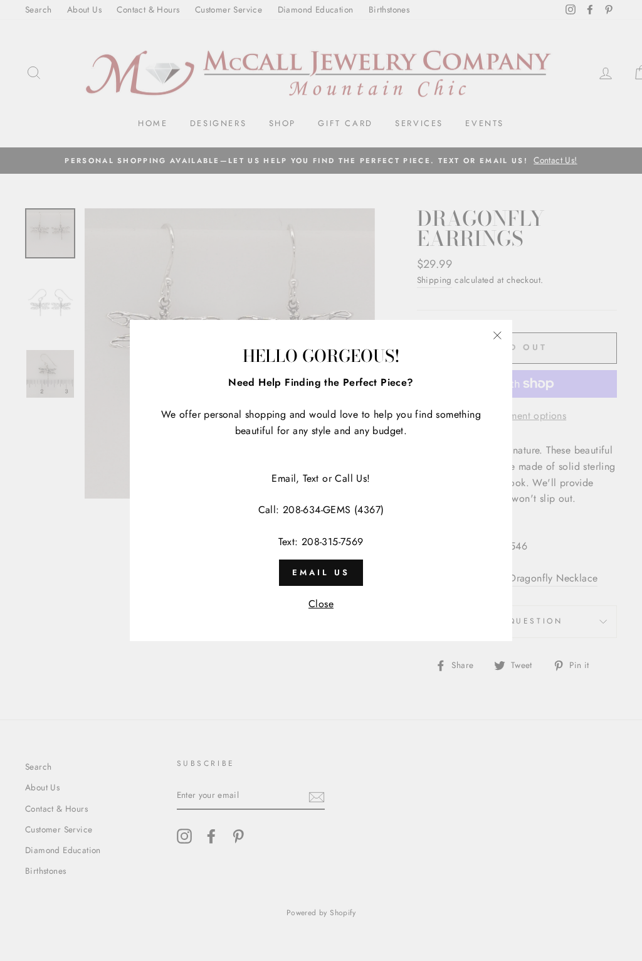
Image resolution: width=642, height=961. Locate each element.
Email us (320, 572)
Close (321, 604)
